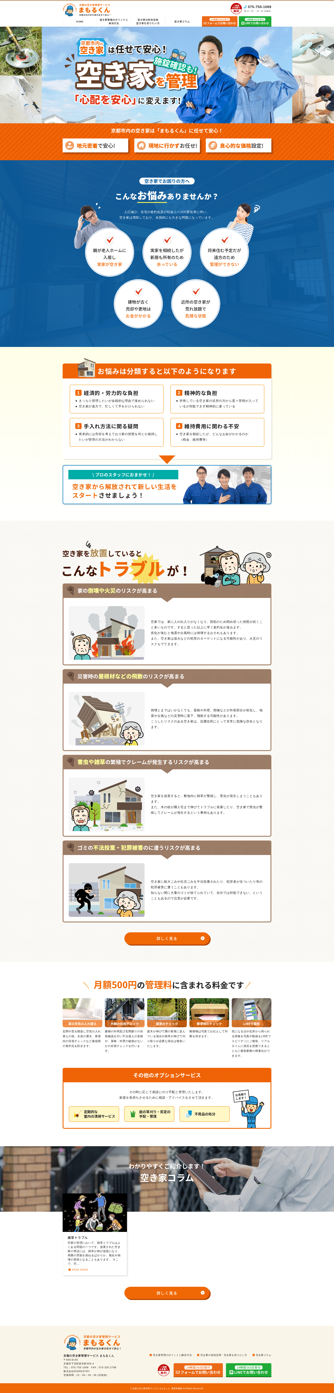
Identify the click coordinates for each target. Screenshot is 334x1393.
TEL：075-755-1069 (76, 1367)
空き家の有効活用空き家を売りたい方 (148, 21)
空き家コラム (182, 21)
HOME (80, 21)
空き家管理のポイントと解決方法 (114, 21)
